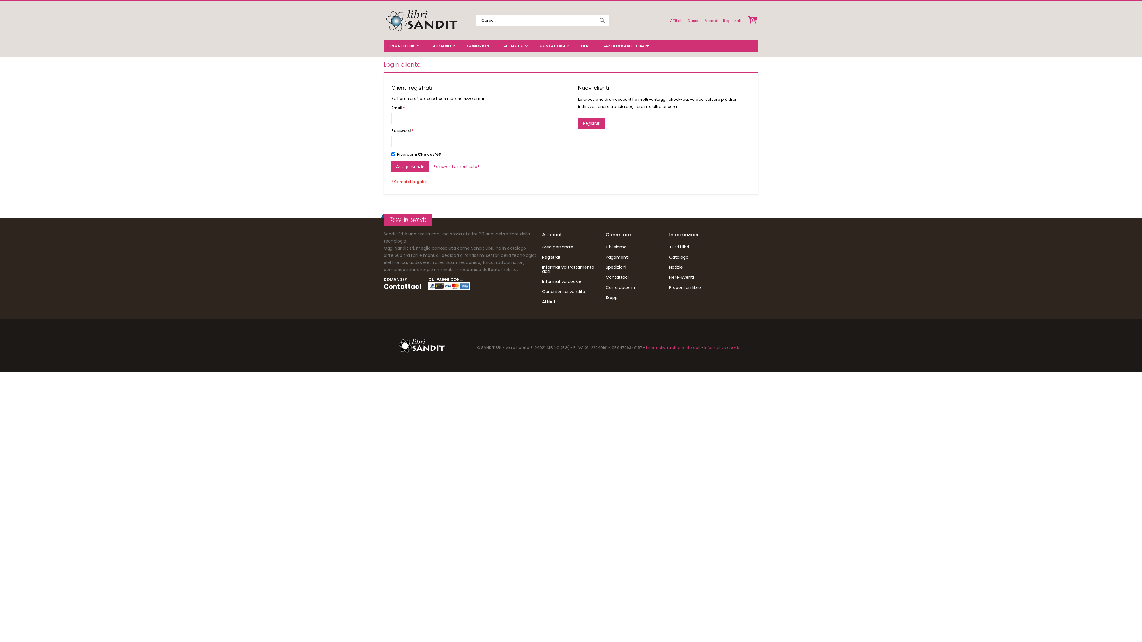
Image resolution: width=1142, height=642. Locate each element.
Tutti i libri (679, 247)
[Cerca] (602, 20)
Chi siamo (441, 45)
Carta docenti (620, 287)
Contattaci (552, 45)
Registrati (732, 20)
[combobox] (542, 20)
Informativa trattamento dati (568, 269)
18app (612, 297)
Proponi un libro (685, 287)
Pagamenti (617, 257)
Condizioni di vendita (563, 292)
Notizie (676, 267)
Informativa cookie (561, 281)
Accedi (711, 20)
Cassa (693, 20)
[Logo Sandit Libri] (421, 20)
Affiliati (676, 20)
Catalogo (513, 45)
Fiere (586, 45)
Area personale (557, 247)
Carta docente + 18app (625, 45)
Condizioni (478, 45)
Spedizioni (616, 267)
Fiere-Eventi (681, 277)
